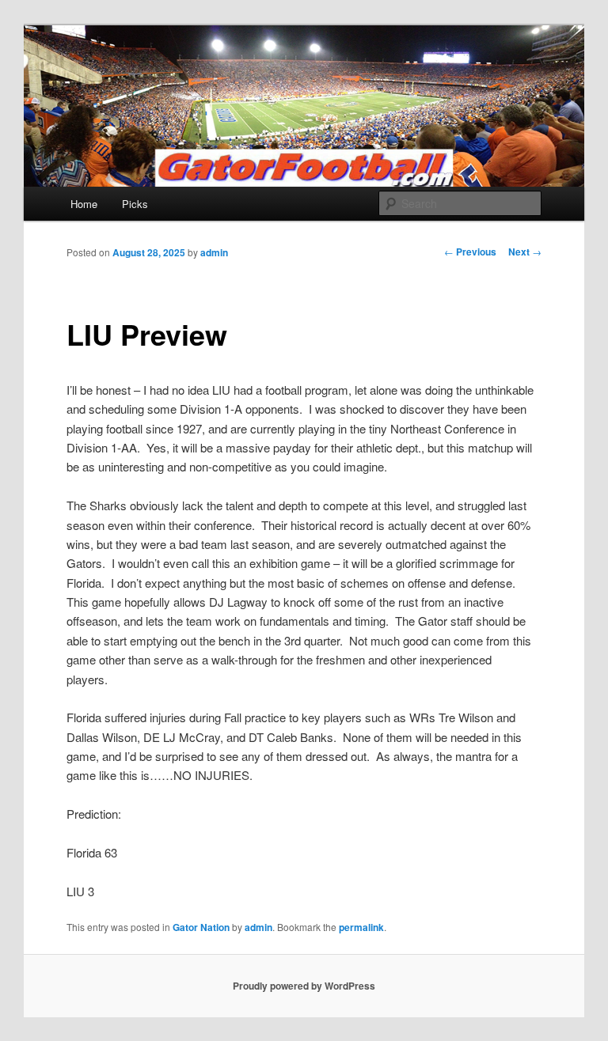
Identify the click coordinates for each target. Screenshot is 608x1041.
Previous (470, 251)
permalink (361, 927)
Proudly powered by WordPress (304, 986)
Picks (135, 203)
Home (83, 203)
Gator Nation (201, 927)
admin (214, 252)
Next (525, 251)
